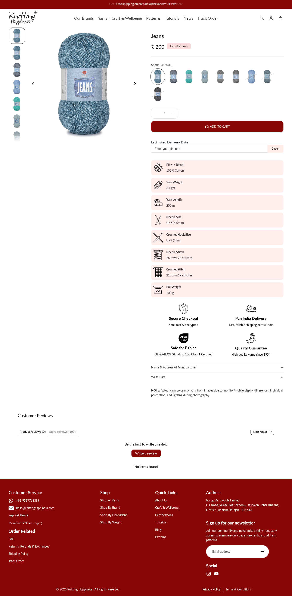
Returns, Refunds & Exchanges (29, 546)
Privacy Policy (211, 589)
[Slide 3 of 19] (17, 69)
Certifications (164, 515)
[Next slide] (136, 84)
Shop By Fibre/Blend (114, 515)
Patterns (160, 537)
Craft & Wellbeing (166, 508)
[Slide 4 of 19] (17, 87)
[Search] (262, 18)
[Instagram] (208, 573)
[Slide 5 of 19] (17, 104)
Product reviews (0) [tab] (32, 431)
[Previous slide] (31, 84)
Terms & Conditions (239, 589)
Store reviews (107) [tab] (62, 431)
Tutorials (160, 522)
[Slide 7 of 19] (17, 138)
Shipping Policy (18, 553)
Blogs (158, 530)
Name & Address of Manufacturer (174, 367)
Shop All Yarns (109, 500)
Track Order (16, 561)
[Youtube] (216, 573)
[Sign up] (262, 551)
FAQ (11, 539)
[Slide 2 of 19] (17, 52)
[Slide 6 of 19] (17, 121)
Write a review (146, 453)
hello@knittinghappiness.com (35, 508)
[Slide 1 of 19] (17, 35)
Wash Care (158, 377)
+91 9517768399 (27, 500)
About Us (161, 500)
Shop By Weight (111, 522)
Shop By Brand (110, 508)
